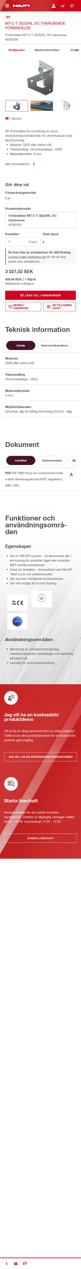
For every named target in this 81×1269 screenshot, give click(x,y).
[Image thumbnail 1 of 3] (16, 105)
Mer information (17, 164)
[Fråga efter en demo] (15, 1263)
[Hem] (21, 6)
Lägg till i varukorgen (43, 295)
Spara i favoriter (20, 306)
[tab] (16, 50)
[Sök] (71, 5)
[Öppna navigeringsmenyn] (7, 5)
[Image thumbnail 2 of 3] (41, 105)
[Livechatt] (24, 1263)
